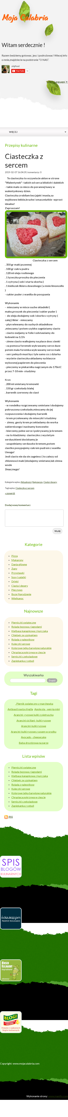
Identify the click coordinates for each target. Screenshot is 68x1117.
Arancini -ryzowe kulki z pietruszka (33, 714)
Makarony (17, 560)
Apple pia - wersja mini (47, 709)
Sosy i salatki (18, 577)
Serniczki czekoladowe (24, 656)
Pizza (14, 555)
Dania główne (19, 564)
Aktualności (26, 482)
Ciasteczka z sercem (25, 488)
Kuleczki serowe (20, 643)
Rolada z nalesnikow (22, 639)
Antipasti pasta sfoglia (20, 709)
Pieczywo (16, 589)
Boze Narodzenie (21, 594)
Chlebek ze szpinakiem (24, 635)
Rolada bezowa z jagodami (26, 626)
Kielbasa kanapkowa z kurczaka (29, 631)
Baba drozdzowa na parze (33, 742)
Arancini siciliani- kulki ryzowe (34, 720)
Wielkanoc (17, 598)
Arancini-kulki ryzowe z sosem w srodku (33, 731)
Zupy (14, 568)
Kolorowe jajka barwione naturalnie (31, 648)
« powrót (10, 493)
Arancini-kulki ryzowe (33, 726)
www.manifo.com (58, 1096)
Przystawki (17, 572)
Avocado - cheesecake (33, 737)
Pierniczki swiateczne (23, 622)
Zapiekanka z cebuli (22, 660)
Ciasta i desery (50, 482)
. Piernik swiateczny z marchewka (34, 703)
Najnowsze (37, 482)
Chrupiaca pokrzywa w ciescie (28, 652)
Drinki (14, 581)
